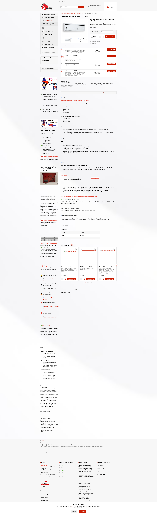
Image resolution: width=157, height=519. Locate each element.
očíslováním (105, 151)
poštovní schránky (83, 497)
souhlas (72, 506)
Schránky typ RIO (48, 41)
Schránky (85, 468)
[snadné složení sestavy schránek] (49, 236)
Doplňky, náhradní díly (47, 57)
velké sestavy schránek (85, 493)
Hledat (81, 6)
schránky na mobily (48, 430)
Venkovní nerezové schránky (48, 47)
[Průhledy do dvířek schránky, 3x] (88, 257)
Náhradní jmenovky (86, 476)
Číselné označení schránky (66, 266)
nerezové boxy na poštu (49, 427)
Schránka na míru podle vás (48, 50)
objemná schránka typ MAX (49, 302)
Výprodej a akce (45, 60)
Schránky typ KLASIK (49, 17)
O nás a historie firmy (44, 494)
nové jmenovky (47, 333)
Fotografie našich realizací (48, 68)
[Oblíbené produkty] (110, 1)
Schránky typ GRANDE (49, 34)
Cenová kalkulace (44, 1)
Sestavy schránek (71, 1)
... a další (61, 480)
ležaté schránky (51, 426)
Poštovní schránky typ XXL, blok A (72, 70)
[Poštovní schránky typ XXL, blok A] (62, 72)
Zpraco (44, 500)
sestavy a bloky (54, 424)
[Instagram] (104, 474)
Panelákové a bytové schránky (48, 14)
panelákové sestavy (84, 494)
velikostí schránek (84, 471)
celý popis (94, 27)
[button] (85, 282)
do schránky (84, 475)
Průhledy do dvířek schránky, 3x (87, 266)
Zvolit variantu (111, 49)
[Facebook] (99, 474)
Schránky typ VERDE (49, 44)
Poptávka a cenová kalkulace (48, 52)
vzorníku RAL (49, 208)
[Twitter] (101, 474)
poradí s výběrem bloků (101, 191)
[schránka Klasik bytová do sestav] (51, 298)
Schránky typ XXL (48, 20)
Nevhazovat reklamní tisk (51, 334)
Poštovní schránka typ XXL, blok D (72, 49)
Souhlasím (82, 511)
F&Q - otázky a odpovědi (62, 1)
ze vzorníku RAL (101, 169)
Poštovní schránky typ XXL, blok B (72, 55)
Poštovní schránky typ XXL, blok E (72, 63)
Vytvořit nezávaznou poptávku (51, 156)
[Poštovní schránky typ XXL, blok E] (62, 64)
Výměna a (84, 467)
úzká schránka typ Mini (48, 312)
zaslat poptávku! (95, 178)
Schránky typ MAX (48, 31)
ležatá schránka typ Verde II (49, 284)
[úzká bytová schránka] (49, 317)
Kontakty (44, 70)
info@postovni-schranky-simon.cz (47, 474)
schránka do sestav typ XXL (49, 275)
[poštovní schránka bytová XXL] (51, 279)
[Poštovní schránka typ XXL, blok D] (62, 50)
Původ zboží (64, 225)
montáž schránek (46, 424)
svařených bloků (52, 245)
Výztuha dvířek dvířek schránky (105, 266)
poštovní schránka (83, 482)
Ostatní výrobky (45, 63)
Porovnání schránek (79, 1)
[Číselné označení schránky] (69, 257)
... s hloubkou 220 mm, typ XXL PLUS (50, 24)
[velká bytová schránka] (51, 307)
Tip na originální (85, 469)
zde (83, 516)
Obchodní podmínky (44, 497)
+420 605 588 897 (94, 7)
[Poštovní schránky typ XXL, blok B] (62, 56)
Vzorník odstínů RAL (53, 1)
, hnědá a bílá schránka (84, 489)
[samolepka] (45, 325)
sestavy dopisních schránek (85, 491)
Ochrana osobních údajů (45, 499)
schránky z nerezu (48, 421)
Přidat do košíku (110, 36)
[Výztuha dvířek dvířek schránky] (107, 257)
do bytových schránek (85, 478)
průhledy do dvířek (82, 151)
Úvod (62, 13)
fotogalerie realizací (50, 213)
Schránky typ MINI (48, 27)
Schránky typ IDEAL (49, 37)
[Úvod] (49, 7)
